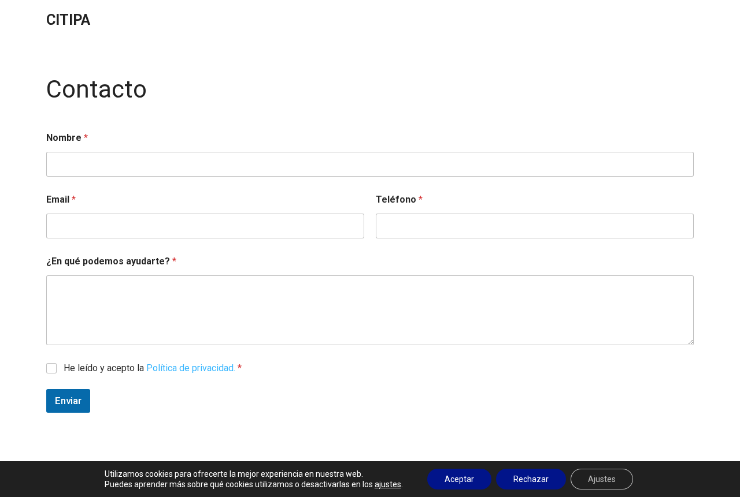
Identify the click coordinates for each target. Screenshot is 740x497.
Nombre (67, 137)
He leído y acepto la (153, 368)
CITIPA (68, 20)
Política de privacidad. (190, 368)
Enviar (68, 400)
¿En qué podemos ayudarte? (111, 261)
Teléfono (399, 199)
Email (61, 199)
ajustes (388, 484)
